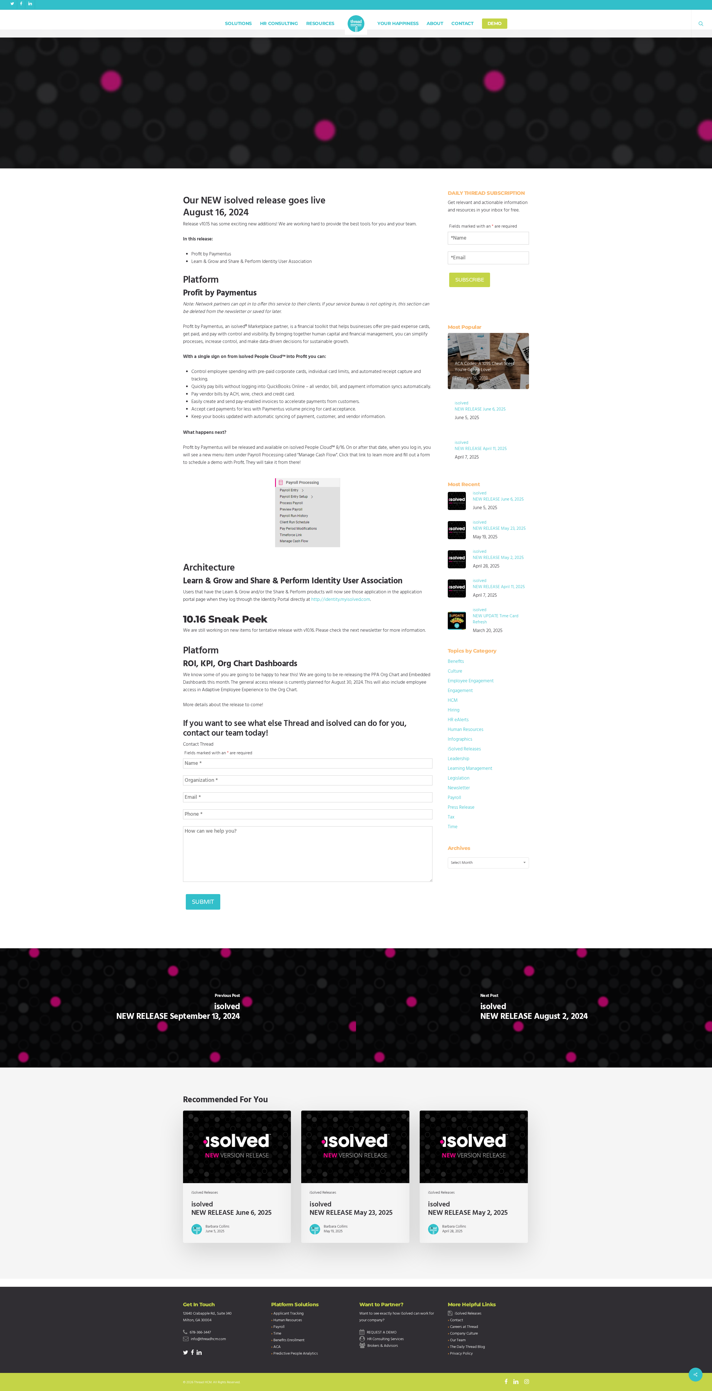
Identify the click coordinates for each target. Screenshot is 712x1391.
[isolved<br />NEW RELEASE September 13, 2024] (178, 1007)
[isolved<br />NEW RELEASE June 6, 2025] (237, 1177)
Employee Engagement (471, 681)
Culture (455, 671)
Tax (451, 817)
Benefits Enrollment (289, 1340)
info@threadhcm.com (208, 1339)
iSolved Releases (356, 135)
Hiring (453, 710)
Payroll (454, 798)
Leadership (458, 759)
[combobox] (488, 863)
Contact (456, 1320)
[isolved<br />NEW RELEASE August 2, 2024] (534, 1007)
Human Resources (465, 729)
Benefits (456, 661)
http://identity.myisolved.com (340, 599)
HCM (453, 700)
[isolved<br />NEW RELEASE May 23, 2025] (355, 1177)
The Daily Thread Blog (467, 1347)
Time (453, 827)
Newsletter (459, 788)
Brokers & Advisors (382, 1346)
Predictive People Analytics (295, 1353)
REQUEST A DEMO (382, 1332)
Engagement (460, 691)
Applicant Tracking (288, 1313)
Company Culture (464, 1333)
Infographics (460, 739)
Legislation (458, 778)
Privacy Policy (461, 1353)
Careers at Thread (464, 1327)
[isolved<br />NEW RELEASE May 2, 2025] (474, 1177)
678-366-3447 (200, 1332)
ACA (277, 1347)
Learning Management (470, 768)
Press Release (461, 807)
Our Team (458, 1340)
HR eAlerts (458, 720)
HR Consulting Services (385, 1339)
